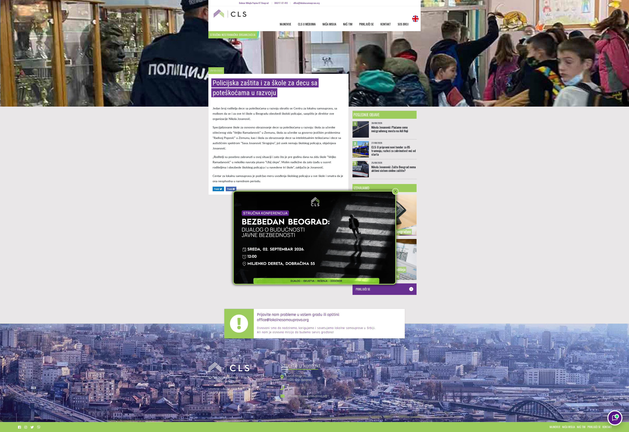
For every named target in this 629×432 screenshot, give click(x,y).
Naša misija (329, 24)
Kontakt (386, 24)
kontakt (607, 427)
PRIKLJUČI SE (363, 289)
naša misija (568, 427)
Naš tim (347, 24)
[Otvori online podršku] (614, 417)
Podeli (217, 189)
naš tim (581, 427)
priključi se (593, 427)
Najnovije (285, 24)
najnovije (555, 427)
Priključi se (366, 24)
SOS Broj (403, 24)
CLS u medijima (307, 24)
